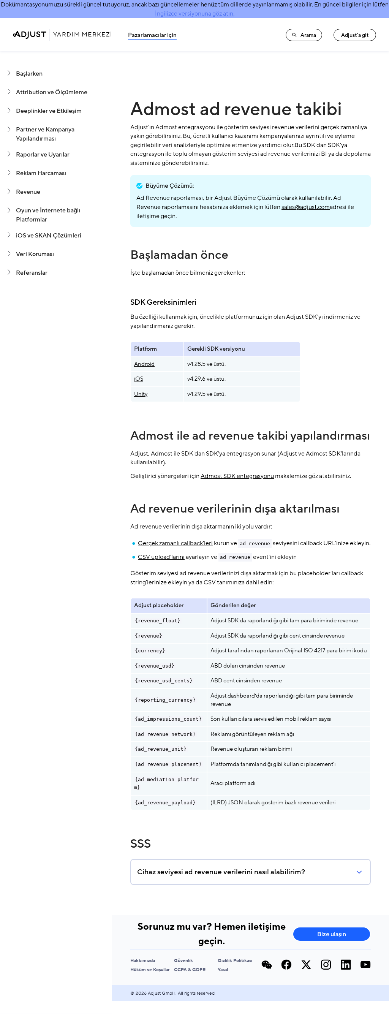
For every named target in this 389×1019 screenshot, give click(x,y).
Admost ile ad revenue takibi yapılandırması (250, 436)
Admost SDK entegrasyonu (237, 476)
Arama (308, 35)
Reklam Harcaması (41, 173)
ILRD (218, 802)
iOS (138, 379)
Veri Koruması (35, 254)
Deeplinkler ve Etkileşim (49, 111)
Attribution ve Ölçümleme (51, 92)
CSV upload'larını (161, 557)
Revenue (28, 192)
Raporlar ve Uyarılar (43, 154)
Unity (140, 394)
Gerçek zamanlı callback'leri (175, 543)
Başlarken (29, 74)
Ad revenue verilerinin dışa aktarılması (235, 509)
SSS (140, 844)
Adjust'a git (355, 35)
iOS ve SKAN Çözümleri (48, 235)
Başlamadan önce (179, 255)
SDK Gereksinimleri (163, 302)
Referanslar (31, 273)
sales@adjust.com (305, 207)
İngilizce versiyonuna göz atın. (194, 13)
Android (144, 364)
